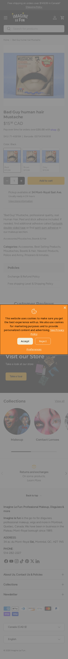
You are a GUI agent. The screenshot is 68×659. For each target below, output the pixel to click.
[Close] (65, 307)
